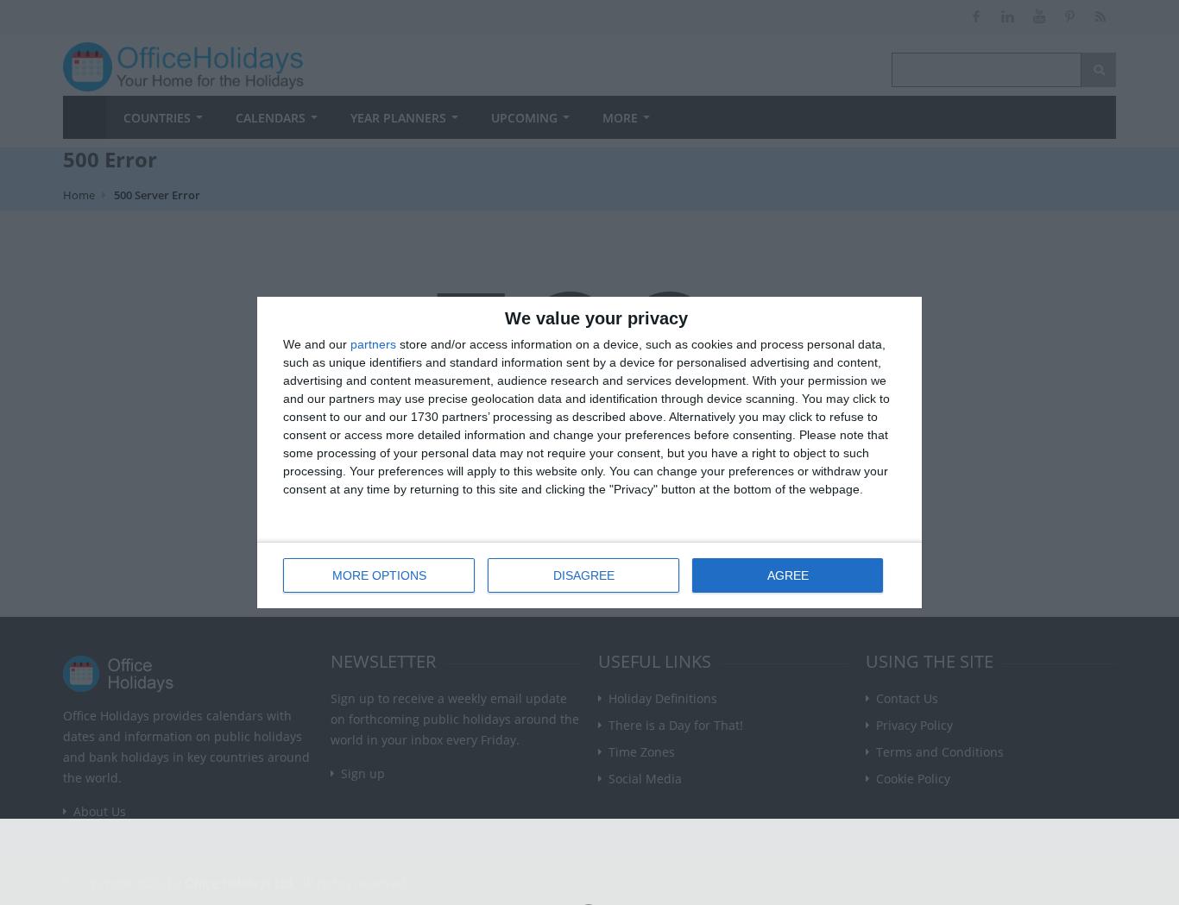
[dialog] (589, 452)
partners (373, 344)
